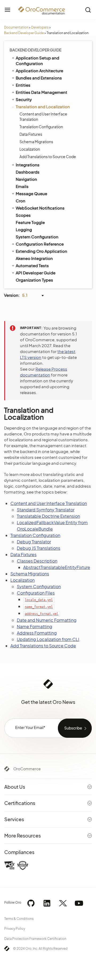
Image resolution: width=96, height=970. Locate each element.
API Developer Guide (35, 272)
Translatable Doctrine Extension (48, 516)
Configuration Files (36, 593)
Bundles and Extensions (39, 77)
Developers (40, 27)
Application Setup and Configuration (37, 60)
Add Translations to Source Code (47, 156)
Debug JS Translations (38, 548)
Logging (24, 229)
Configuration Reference (40, 243)
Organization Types (34, 279)
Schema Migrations (36, 141)
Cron (20, 200)
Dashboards (27, 171)
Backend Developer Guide (24, 33)
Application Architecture (39, 70)
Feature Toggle (30, 222)
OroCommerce (27, 768)
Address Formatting (37, 633)
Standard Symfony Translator (45, 509)
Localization (29, 149)
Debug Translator (34, 541)
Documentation (16, 27)
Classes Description (37, 561)
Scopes (23, 215)
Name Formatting (34, 626)
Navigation (26, 179)
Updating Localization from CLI (48, 639)
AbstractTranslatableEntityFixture (56, 567)
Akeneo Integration (34, 258)
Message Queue (31, 193)
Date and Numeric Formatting (47, 620)
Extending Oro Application (41, 251)
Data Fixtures (30, 134)
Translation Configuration (41, 126)
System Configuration (37, 236)
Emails (22, 186)
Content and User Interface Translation (43, 116)
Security (24, 99)
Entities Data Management (41, 92)
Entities (23, 84)
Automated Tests (32, 265)
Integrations (27, 164)
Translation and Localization (43, 106)
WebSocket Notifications (40, 207)
